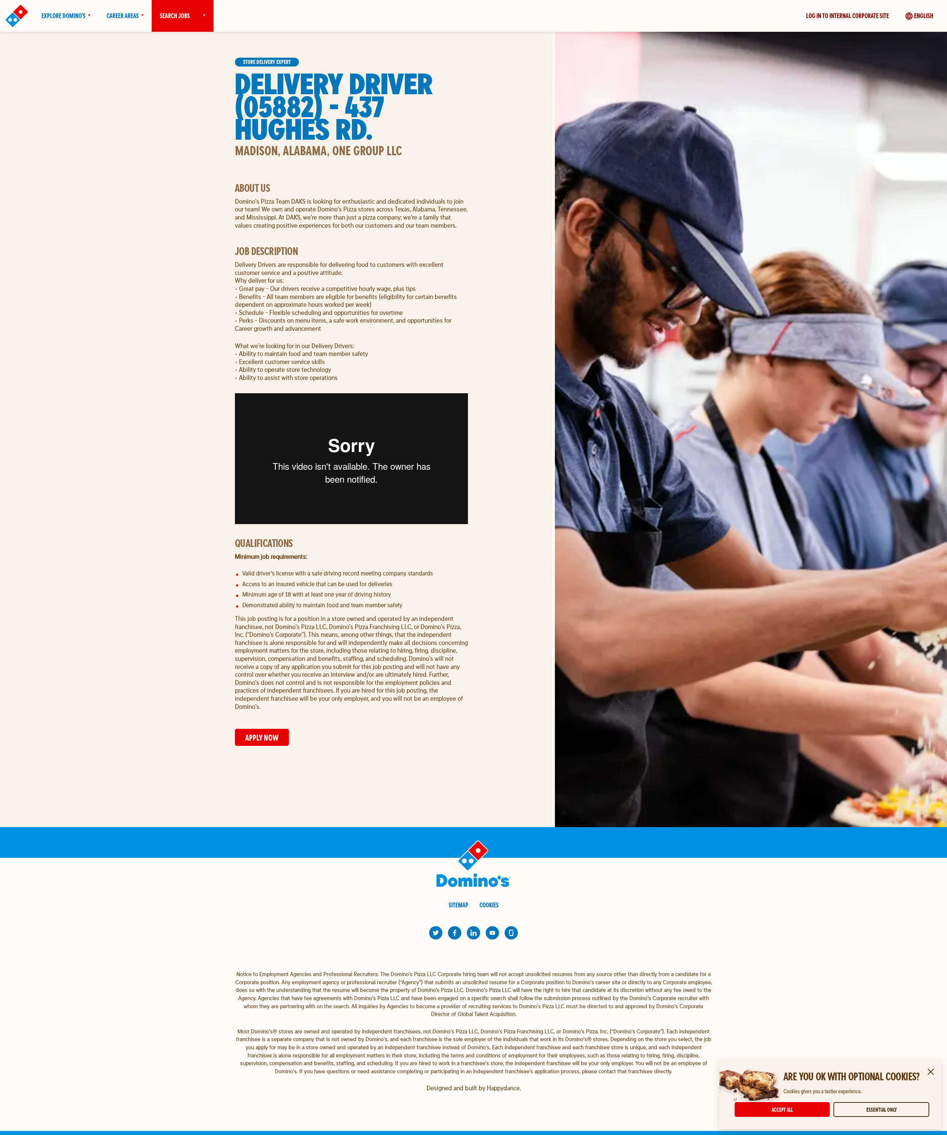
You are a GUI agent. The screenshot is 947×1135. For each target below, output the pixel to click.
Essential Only (881, 1110)
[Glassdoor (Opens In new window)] (511, 932)
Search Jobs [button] (175, 16)
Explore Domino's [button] (63, 16)
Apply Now (262, 737)
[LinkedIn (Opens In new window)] (473, 932)
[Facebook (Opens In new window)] (454, 932)
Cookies (489, 905)
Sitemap (458, 905)
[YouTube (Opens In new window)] (492, 932)
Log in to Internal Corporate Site (847, 16)
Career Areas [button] (123, 16)
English (923, 16)
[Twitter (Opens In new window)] (435, 932)
